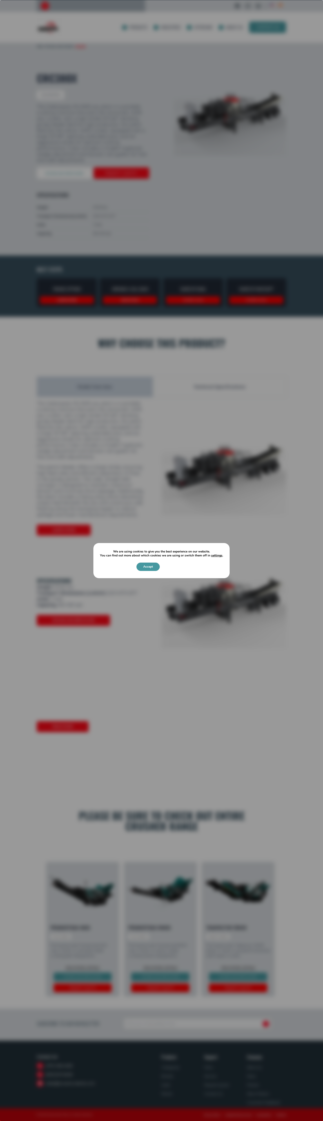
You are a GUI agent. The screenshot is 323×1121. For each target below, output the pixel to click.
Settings (174, 567)
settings (216, 556)
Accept (148, 567)
